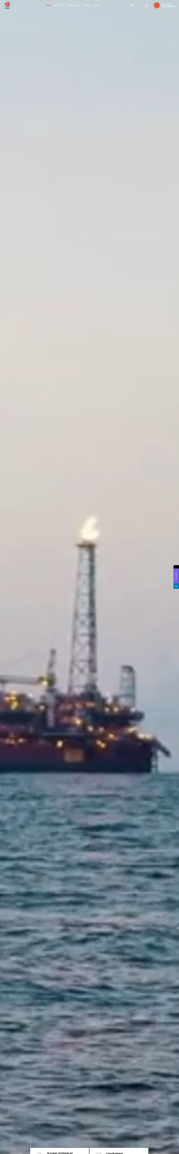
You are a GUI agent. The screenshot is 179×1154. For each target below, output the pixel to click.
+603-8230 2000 (168, 6)
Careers (86, 5)
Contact (95, 5)
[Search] (131, 5)
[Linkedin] (176, 586)
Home (48, 5)
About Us (58, 5)
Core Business (72, 5)
